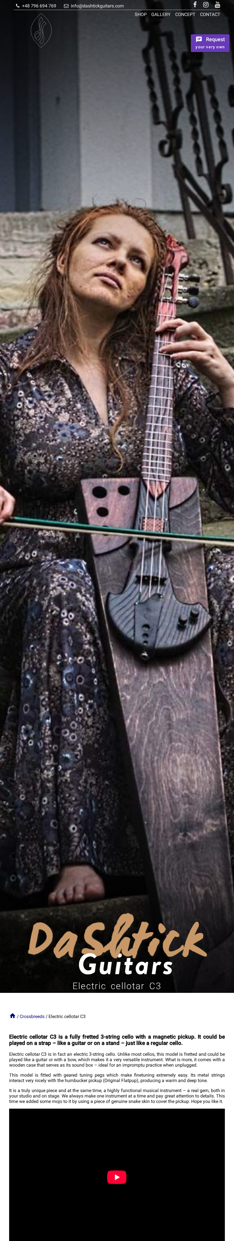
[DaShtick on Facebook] (195, 4)
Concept (185, 14)
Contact (210, 14)
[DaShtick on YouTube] (216, 4)
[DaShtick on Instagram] (206, 4)
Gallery (161, 14)
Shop (141, 14)
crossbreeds (32, 1016)
